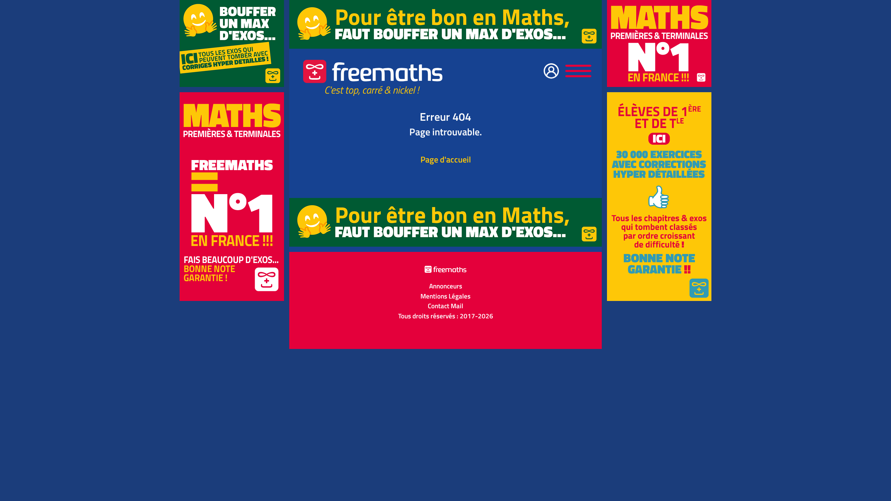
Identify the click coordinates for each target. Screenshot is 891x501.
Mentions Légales (445, 296)
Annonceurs (446, 286)
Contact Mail (445, 306)
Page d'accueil (445, 159)
